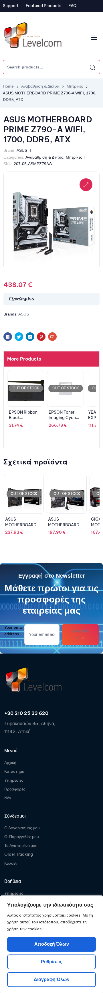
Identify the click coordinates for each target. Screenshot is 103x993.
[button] (86, 184)
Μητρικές (75, 86)
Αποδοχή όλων (51, 944)
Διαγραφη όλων (52, 979)
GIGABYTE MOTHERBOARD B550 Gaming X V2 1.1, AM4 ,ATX (66, 528)
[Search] (87, 67)
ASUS (22, 150)
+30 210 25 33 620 (26, 713)
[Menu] (94, 37)
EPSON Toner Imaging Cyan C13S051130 (22, 418)
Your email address (13, 630)
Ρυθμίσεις (51, 961)
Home (8, 86)
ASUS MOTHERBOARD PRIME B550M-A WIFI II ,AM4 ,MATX (23, 528)
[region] (51, 944)
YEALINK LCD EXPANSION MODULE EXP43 (65, 418)
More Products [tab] (24, 359)
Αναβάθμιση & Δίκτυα (40, 86)
